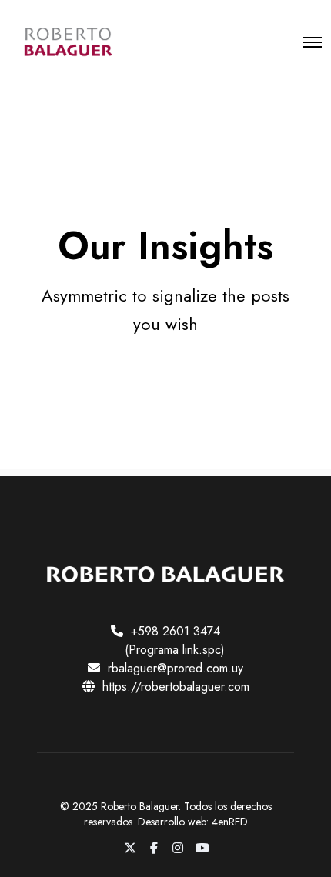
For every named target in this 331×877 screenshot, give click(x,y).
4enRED (230, 821)
